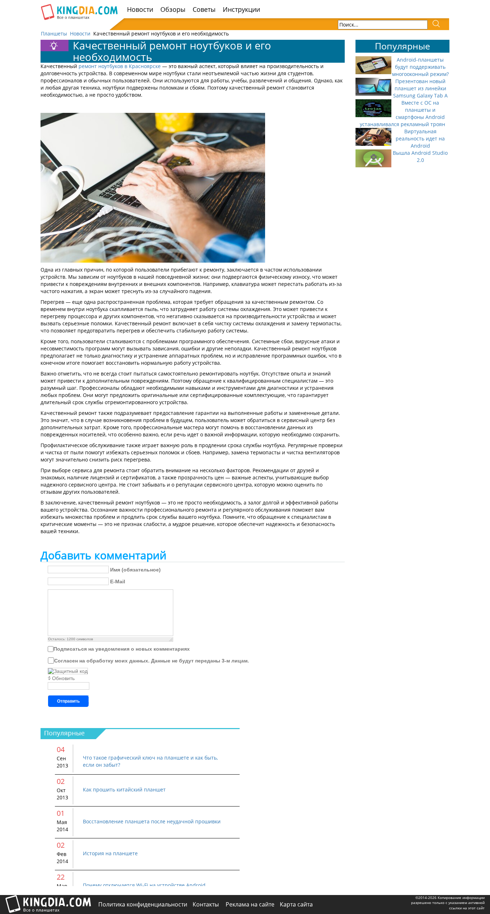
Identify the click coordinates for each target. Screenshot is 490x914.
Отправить (68, 701)
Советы (204, 9)
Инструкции (241, 9)
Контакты (206, 904)
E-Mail (117, 581)
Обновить (63, 678)
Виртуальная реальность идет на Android (420, 138)
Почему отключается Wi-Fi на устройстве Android (144, 885)
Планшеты (54, 33)
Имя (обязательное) (135, 570)
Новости (140, 9)
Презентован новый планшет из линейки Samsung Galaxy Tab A (420, 88)
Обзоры (172, 9)
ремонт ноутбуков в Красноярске (120, 66)
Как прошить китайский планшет (124, 789)
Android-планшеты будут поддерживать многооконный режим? (420, 66)
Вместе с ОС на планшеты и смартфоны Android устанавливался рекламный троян (402, 113)
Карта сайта (296, 904)
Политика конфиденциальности (142, 904)
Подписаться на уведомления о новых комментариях (121, 649)
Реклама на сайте (250, 904)
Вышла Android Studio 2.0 (420, 156)
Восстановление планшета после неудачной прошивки (152, 821)
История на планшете (110, 853)
